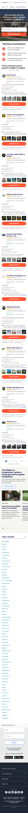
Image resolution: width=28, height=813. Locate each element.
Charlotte (5, 642)
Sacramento (6, 561)
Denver (4, 572)
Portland (4, 665)
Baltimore (5, 609)
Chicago (4, 597)
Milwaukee (5, 718)
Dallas (4, 687)
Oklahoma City (6, 662)
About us (5, 784)
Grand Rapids (6, 617)
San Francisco (6, 566)
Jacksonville (5, 583)
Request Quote (14, 104)
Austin (4, 684)
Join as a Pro (17, 2)
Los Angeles (6, 555)
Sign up (14, 742)
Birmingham (6, 541)
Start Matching (14, 34)
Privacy (5, 798)
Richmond (5, 707)
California (9, 798)
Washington (5, 578)
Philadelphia (6, 670)
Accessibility (22, 798)
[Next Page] (25, 461)
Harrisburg (5, 667)
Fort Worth (5, 693)
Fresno (4, 550)
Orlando (4, 589)
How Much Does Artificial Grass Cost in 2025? (11, 507)
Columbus (5, 659)
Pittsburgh (5, 673)
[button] (4, 99)
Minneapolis (5, 620)
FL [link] (7, 7)
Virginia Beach (6, 710)
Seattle (4, 712)
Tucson (4, 547)
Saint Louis (5, 628)
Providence (5, 676)
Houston (4, 696)
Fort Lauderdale (7, 580)
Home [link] (3, 7)
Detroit (4, 614)
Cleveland (5, 656)
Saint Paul (5, 623)
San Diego (5, 564)
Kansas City (5, 625)
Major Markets (8, 537)
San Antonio (6, 698)
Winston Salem (6, 651)
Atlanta (4, 594)
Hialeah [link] (12, 7)
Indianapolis (5, 600)
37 (21, 461)
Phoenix (4, 544)
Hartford (4, 575)
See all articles (8, 486)
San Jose (4, 569)
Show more (23, 94)
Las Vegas (5, 631)
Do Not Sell (15, 798)
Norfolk (4, 704)
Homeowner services (9, 769)
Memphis (5, 679)
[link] (14, 78)
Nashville (4, 682)
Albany (4, 634)
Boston (4, 611)
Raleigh (4, 648)
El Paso (4, 690)
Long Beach (5, 552)
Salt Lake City (6, 701)
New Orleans (6, 606)
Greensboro (6, 645)
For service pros (7, 774)
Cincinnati (5, 653)
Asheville (5, 639)
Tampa (4, 592)
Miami (4, 586)
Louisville (5, 603)
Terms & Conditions (14, 802)
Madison (4, 715)
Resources (5, 779)
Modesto (5, 558)
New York (5, 637)
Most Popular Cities (8, 725)
